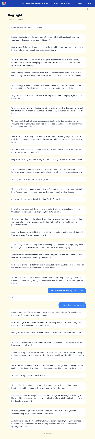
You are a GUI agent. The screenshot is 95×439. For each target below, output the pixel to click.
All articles (65, 3)
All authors (77, 3)
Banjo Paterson (16, 19)
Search (90, 3)
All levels (54, 3)
